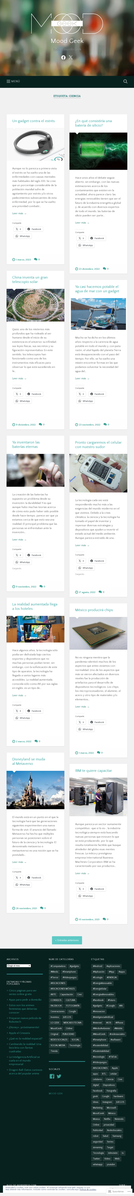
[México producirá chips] (98, 633)
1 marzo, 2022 (86, 753)
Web (117, 1158)
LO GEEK (55, 1022)
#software (116, 1039)
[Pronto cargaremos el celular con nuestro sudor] (98, 473)
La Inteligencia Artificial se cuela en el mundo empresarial (24, 1060)
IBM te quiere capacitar (93, 771)
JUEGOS (67, 1017)
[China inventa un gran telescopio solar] (35, 305)
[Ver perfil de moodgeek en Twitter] (59, 1076)
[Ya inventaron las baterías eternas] (35, 470)
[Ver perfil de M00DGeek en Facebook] (52, 1076)
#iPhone (119, 1022)
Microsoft (111, 1108)
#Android (97, 966)
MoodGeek (56, 1028)
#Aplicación (98, 972)
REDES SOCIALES (59, 1039)
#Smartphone (69, 972)
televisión (112, 1153)
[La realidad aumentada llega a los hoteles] (35, 629)
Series (110, 1141)
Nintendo (119, 1119)
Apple (115, 1068)
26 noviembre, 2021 (26, 908)
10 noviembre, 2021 (89, 919)
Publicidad (98, 1130)
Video (107, 1158)
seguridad (98, 1141)
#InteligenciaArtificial (103, 1017)
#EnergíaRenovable (102, 983)
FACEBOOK (56, 1005)
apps (95, 1074)
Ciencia (109, 1079)
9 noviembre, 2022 (26, 587)
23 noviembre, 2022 (89, 425)
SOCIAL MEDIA (58, 1045)
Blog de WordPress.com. (22, 1185)
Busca (124, 81)
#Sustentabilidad (101, 1051)
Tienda (54, 1051)
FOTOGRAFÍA (72, 1005)
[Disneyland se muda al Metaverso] (35, 790)
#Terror (54, 977)
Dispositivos (109, 1085)
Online (69, 1028)
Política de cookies (88, 1189)
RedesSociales (114, 1130)
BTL (104, 1074)
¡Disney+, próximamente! (24, 1027)
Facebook (97, 1091)
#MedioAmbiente (101, 1028)
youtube (111, 1164)
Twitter (96, 1158)
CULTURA (70, 1000)
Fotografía (111, 1091)
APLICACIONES (58, 983)
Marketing (97, 1108)
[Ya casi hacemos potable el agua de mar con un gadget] (98, 314)
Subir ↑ (123, 1185)
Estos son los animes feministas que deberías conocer (23, 1009)
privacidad (109, 1125)
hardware (118, 1096)
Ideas (95, 1102)
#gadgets (74, 966)
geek (95, 1096)
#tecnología (98, 1057)
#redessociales (117, 1034)
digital (96, 1085)
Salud (105, 1136)
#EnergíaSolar (100, 988)
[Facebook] (63, 57)
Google (72, 1011)
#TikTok (113, 1057)
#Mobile (118, 1028)
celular (113, 1074)
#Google (110, 1005)
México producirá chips (94, 610)
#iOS (108, 1022)
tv (123, 1153)
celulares (97, 1079)
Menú (15, 81)
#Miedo (54, 972)
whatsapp (97, 1164)
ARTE (53, 994)
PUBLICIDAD (68, 1034)
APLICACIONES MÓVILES (63, 988)
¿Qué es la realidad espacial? (25, 1038)
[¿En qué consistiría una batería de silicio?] (98, 151)
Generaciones (57, 1011)
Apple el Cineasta (19, 1033)
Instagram (107, 1102)
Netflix (107, 1119)
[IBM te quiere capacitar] (98, 797)
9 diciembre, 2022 (26, 425)
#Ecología (97, 977)
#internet (97, 1022)
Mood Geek (67, 41)
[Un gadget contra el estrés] (35, 144)
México (112, 1113)
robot (95, 1136)
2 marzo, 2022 (23, 741)
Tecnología (74, 1045)
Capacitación (66, 994)
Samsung (117, 1136)
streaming (97, 1147)
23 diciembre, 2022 (89, 269)
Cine (79, 994)
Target (110, 1147)
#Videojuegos (69, 977)
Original (54, 1034)
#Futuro (111, 1000)
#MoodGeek (99, 1034)
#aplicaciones (113, 966)
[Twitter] (70, 57)
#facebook (98, 1000)
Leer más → (19, 213)
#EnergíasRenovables (103, 994)
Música (96, 1119)
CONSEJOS (56, 1000)
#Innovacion (99, 1011)
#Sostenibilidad (100, 1045)
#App (111, 972)
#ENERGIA (112, 977)
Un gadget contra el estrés (33, 121)
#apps (122, 972)
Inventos (55, 1017)
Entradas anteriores (68, 940)
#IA (121, 1005)
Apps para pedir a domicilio (25, 999)
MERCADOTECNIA (72, 1022)
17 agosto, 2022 (87, 592)
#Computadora (58, 966)
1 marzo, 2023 (23, 259)
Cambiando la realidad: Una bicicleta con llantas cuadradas (25, 1048)
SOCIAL (75, 1039)
